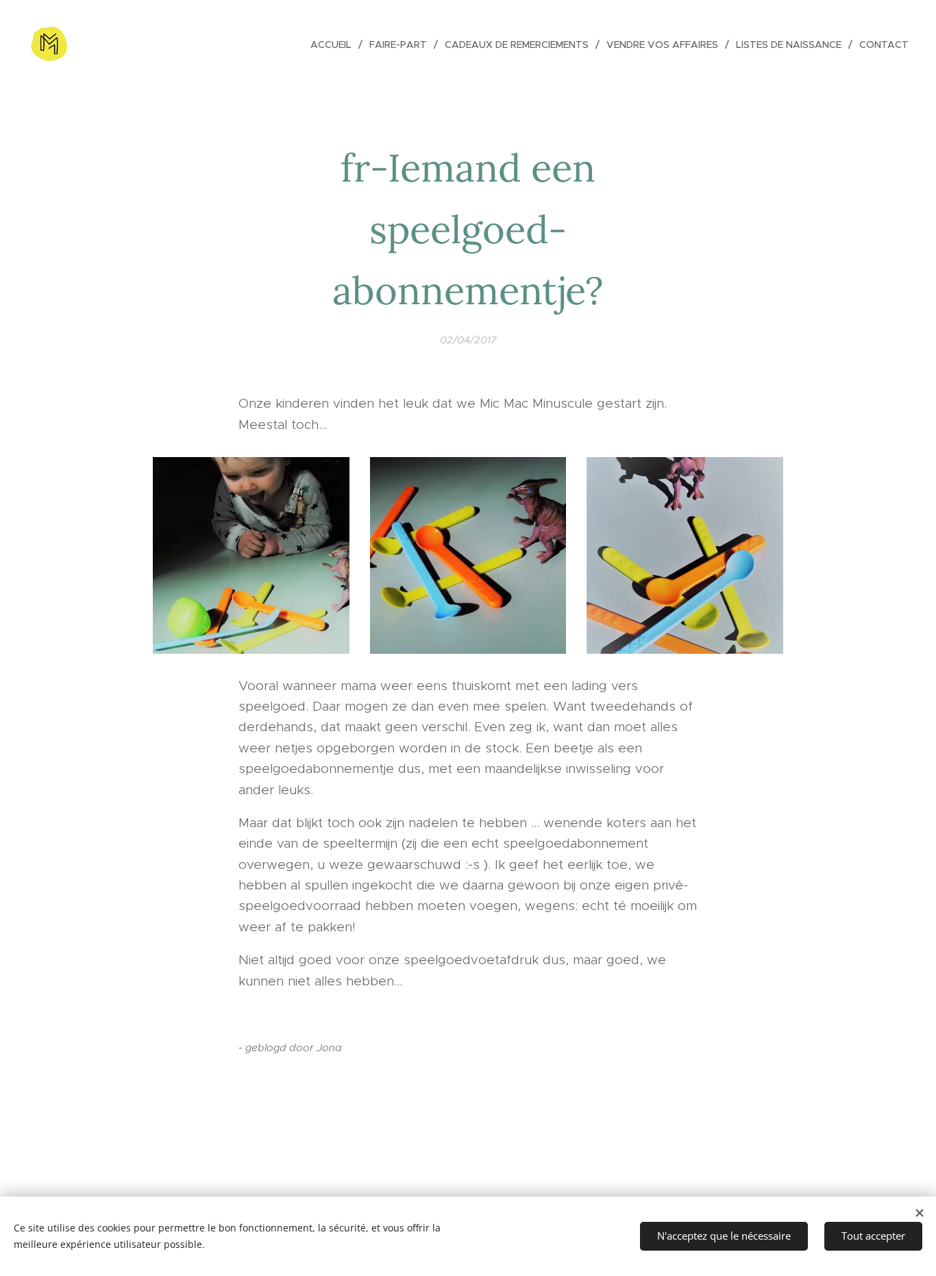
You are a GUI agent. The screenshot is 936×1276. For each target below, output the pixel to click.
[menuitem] (334, 44)
